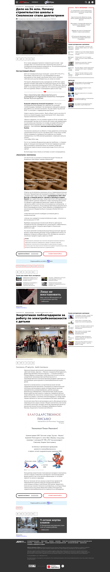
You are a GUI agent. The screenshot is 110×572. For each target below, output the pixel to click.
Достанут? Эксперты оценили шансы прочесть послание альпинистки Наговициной (84, 327)
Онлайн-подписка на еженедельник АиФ (55, 542)
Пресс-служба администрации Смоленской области (29, 55)
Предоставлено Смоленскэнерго (24, 359)
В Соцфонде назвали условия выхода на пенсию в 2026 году (84, 99)
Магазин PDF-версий (73, 542)
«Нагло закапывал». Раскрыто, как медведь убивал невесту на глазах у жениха (84, 48)
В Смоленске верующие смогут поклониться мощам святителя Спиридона (81, 38)
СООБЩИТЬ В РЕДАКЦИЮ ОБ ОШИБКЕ (36, 544)
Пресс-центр (44, 541)
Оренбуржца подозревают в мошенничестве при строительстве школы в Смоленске (26, 284)
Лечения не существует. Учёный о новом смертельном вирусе (83, 63)
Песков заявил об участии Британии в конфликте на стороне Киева (84, 83)
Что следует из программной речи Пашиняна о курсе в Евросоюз (83, 104)
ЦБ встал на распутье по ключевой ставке (83, 94)
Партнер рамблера (41, 566)
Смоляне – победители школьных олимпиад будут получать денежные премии (56, 279)
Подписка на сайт (38, 542)
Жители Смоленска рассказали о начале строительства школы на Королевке (43, 181)
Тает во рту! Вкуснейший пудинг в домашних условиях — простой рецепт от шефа (83, 343)
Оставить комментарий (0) (55, 253)
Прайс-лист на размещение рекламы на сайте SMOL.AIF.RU (77, 541)
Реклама (51, 541)
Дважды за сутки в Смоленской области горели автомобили (81, 31)
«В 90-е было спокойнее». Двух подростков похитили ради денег (83, 321)
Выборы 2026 (83, 542)
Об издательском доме (33, 541)
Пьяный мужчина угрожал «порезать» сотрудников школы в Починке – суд (56, 284)
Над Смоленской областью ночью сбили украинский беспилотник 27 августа (81, 18)
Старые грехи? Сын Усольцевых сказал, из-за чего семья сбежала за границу (84, 58)
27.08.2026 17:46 (20, 312)
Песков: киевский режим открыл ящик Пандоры (83, 88)
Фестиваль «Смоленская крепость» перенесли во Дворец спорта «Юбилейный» (81, 25)
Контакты (29, 542)
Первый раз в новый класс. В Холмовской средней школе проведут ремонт (30, 279)
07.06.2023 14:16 (20, 6)
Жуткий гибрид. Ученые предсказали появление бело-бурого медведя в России (84, 69)
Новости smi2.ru (21, 308)
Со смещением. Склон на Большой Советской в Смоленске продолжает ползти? (81, 12)
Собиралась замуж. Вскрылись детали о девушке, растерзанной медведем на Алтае (83, 338)
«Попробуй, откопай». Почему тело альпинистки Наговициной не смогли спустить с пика (84, 316)
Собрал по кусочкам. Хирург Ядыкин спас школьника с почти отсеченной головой (84, 53)
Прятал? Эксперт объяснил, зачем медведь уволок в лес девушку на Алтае (83, 74)
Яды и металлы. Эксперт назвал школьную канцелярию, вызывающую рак (83, 332)
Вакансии (57, 541)
